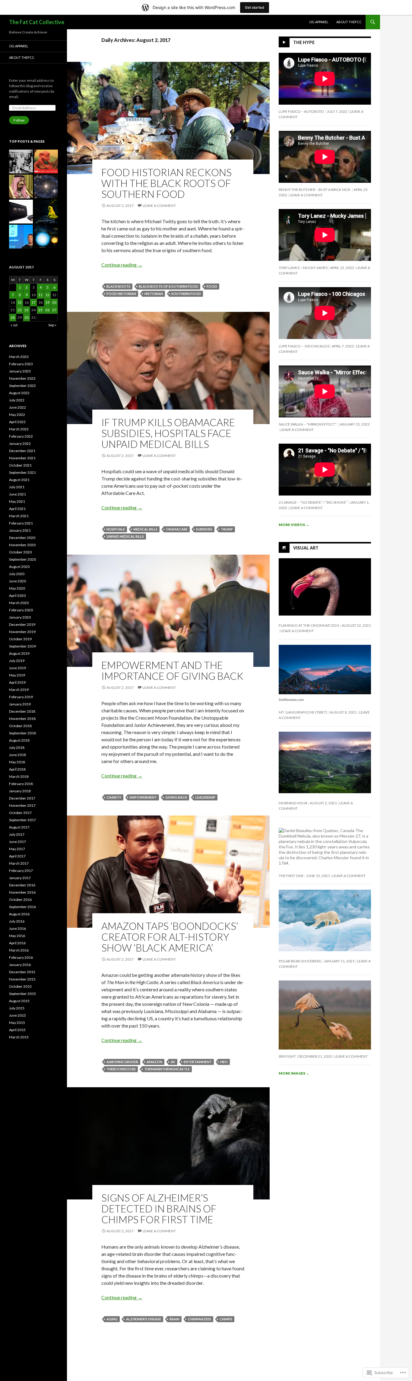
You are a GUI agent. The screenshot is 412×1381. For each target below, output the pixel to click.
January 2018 (20, 791)
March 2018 (19, 776)
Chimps (226, 1319)
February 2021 (21, 523)
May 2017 (17, 849)
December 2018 (22, 711)
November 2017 (22, 805)
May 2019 (17, 675)
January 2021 (20, 530)
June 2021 (17, 494)
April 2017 (17, 856)
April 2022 (17, 422)
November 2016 (22, 892)
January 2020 (20, 617)
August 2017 (19, 827)
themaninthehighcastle (167, 1069)
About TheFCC (349, 22)
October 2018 (20, 726)
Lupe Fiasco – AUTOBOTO (302, 111)
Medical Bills (145, 529)
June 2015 (17, 1015)
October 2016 (20, 899)
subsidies (204, 529)
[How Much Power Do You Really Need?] (21, 211)
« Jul (14, 325)
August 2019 (19, 653)
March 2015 (19, 1037)
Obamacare (177, 529)
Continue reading (121, 265)
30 (26, 317)
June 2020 (17, 581)
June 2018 (17, 754)
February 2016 (21, 957)
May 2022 (17, 414)
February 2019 (21, 697)
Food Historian (121, 294)
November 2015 (22, 979)
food (212, 286)
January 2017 (20, 878)
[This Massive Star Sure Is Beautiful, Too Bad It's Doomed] (46, 186)
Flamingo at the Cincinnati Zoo (309, 625)
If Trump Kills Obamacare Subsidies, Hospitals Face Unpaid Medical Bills (168, 433)
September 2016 (22, 906)
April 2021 (17, 508)
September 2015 (22, 993)
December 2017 (22, 798)
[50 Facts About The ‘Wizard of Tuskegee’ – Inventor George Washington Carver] (21, 161)
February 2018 (21, 783)
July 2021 (16, 487)
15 (19, 302)
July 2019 (16, 660)
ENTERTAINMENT (198, 1062)
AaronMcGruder (122, 1062)
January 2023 (20, 371)
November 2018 (22, 718)
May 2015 (17, 1022)
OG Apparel (318, 22)
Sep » (52, 325)
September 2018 (22, 733)
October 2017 (20, 812)
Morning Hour (293, 803)
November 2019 (22, 631)
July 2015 (16, 1008)
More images (294, 1073)
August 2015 (19, 1001)
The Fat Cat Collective (36, 22)
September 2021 (22, 472)
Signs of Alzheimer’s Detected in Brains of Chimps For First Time (158, 1208)
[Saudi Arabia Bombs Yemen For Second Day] (21, 186)
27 (54, 310)
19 (47, 302)
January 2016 (20, 964)
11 (40, 295)
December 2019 (22, 624)
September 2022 (22, 385)
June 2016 (17, 928)
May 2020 (17, 588)
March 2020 (19, 602)
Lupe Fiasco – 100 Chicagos (304, 346)
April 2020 (17, 595)
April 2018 (17, 769)
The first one (291, 875)
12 (47, 295)
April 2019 (17, 682)
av (173, 1062)
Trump (227, 529)
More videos (294, 524)
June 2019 (17, 668)
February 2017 (21, 870)
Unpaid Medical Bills (125, 536)
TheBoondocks (121, 1069)
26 (47, 310)
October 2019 (20, 639)
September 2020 (22, 559)
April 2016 (17, 943)
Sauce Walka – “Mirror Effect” (308, 424)
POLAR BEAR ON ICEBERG (300, 961)
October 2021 (20, 465)
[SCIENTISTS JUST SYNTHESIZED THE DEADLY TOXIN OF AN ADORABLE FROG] (46, 211)
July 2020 (16, 574)
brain (174, 1319)
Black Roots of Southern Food (168, 286)
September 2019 (22, 646)
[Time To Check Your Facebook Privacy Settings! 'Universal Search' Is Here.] (21, 237)
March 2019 (19, 689)
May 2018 (17, 762)
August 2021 (19, 479)
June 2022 (17, 407)
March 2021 (19, 516)
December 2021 (22, 450)
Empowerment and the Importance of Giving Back (172, 670)
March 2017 (19, 863)
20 (54, 302)
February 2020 (21, 610)
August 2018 (19, 740)
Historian (153, 294)
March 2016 (19, 950)
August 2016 (19, 914)
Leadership (205, 797)
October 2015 (20, 986)
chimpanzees (199, 1319)
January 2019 (20, 704)
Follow (19, 120)
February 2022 (21, 436)
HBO (224, 1062)
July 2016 (16, 921)
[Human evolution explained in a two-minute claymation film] (46, 161)
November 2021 (22, 458)
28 (13, 317)
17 (33, 302)
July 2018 (16, 747)
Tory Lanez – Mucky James (303, 267)
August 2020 (19, 566)
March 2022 (19, 429)
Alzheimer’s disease (143, 1319)
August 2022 (19, 393)
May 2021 (17, 501)
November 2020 (22, 545)
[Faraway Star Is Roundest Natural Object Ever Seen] (46, 237)
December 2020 (22, 537)
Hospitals (115, 529)
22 (19, 310)
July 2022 (16, 400)
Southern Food (186, 294)
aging (112, 1319)
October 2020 (20, 552)
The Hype (304, 42)
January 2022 (20, 443)
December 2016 (22, 885)
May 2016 (17, 935)
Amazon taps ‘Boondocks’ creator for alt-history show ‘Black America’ (169, 937)
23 (26, 310)
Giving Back (176, 797)
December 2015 (22, 972)
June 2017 (17, 841)
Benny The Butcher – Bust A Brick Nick (315, 189)
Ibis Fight (287, 1056)
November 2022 (22, 378)
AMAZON (154, 1062)
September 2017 (22, 820)
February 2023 (21, 364)
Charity (113, 797)
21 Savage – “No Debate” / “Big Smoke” (313, 502)
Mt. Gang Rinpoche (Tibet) (303, 712)
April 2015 (17, 1030)
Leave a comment (159, 205)
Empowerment (143, 797)
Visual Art (306, 547)
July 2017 (16, 834)
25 (40, 310)
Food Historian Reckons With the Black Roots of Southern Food (166, 183)
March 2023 (19, 356)
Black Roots (118, 286)
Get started (254, 7)
